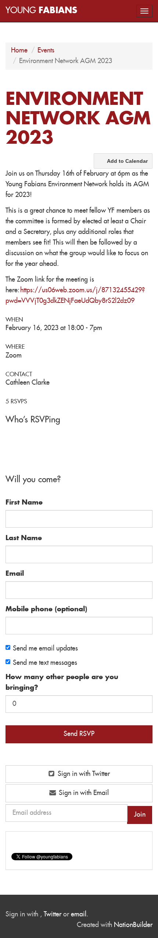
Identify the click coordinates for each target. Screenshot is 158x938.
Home (19, 50)
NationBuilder (133, 925)
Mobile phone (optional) (46, 609)
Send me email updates (45, 648)
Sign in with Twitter (83, 774)
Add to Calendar (127, 161)
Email (15, 574)
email (78, 914)
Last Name (24, 538)
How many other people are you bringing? (62, 682)
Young (41, 11)
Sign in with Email (83, 793)
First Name (24, 502)
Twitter (52, 914)
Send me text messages (45, 663)
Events (45, 50)
